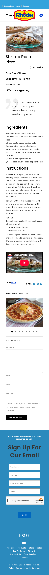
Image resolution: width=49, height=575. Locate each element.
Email (8, 384)
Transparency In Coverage (28, 568)
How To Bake (19, 551)
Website (9, 393)
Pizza (13, 282)
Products (21, 548)
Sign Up (24, 515)
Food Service (30, 554)
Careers (26, 6)
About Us (32, 551)
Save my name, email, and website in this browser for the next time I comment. (23, 407)
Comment (10, 348)
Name (8, 375)
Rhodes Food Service (12, 6)
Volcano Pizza (24, 312)
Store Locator (35, 548)
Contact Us (15, 554)
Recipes (10, 548)
